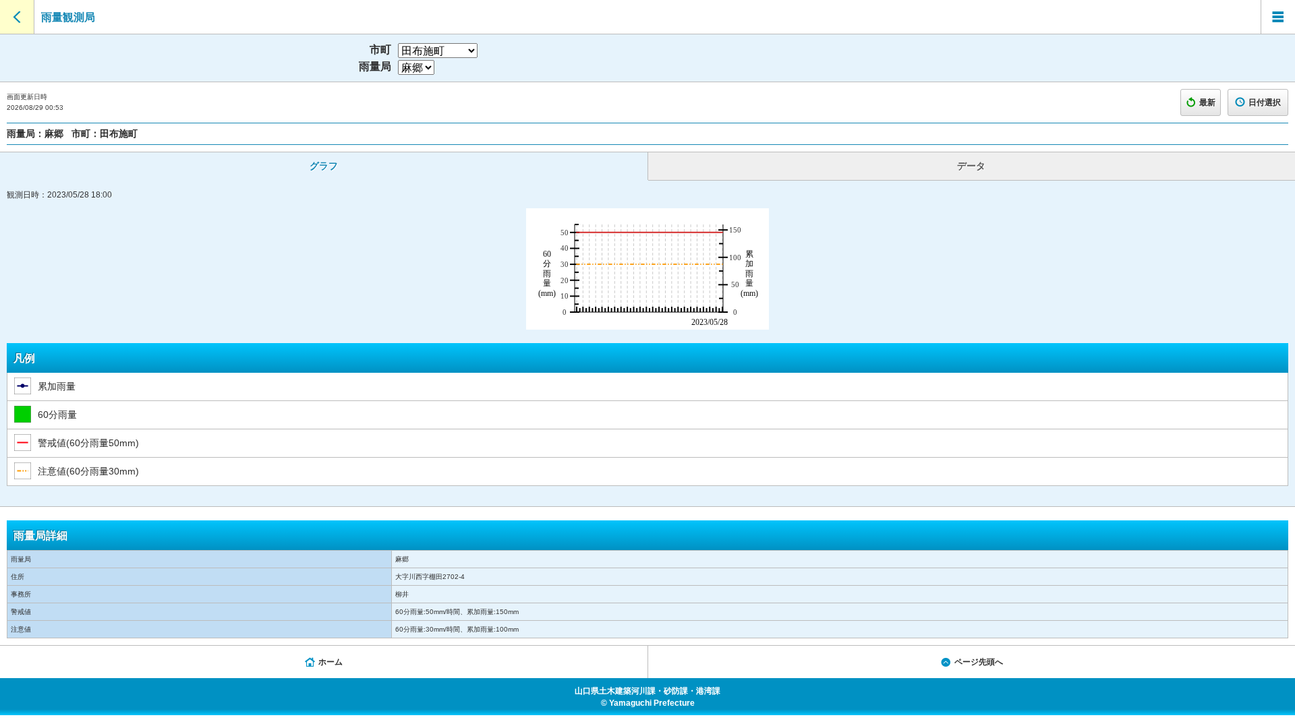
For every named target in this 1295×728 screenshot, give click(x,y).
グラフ (324, 165)
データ (971, 165)
